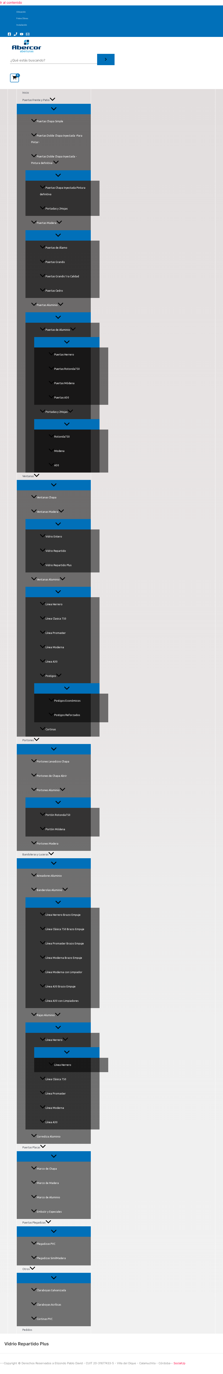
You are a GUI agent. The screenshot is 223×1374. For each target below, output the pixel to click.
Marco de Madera (48, 1183)
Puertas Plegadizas (34, 1222)
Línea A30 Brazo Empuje (61, 986)
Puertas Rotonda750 (67, 368)
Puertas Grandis (55, 262)
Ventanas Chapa (46, 497)
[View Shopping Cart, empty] (14, 78)
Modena (59, 451)
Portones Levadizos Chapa (53, 761)
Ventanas (28, 476)
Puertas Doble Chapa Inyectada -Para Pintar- (56, 139)
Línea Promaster (56, 633)
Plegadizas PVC (46, 1243)
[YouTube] (21, 35)
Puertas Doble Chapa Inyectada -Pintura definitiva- (54, 159)
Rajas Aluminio (46, 1015)
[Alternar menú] (54, 109)
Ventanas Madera (47, 511)
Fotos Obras (22, 18)
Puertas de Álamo (56, 247)
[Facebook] (9, 35)
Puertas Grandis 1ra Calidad (62, 276)
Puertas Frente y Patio (36, 100)
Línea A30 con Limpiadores (62, 1000)
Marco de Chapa (47, 1168)
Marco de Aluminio (48, 1197)
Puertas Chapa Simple (50, 121)
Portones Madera (47, 843)
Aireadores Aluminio (49, 875)
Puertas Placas (31, 1147)
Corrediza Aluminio (49, 1136)
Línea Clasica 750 (56, 618)
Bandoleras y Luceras (35, 854)
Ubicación (21, 12)
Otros (26, 1269)
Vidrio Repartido (56, 550)
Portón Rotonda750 (58, 814)
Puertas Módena (64, 383)
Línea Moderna (55, 647)
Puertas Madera (46, 223)
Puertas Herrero (64, 354)
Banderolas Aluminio (49, 890)
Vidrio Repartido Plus (58, 565)
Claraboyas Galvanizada (51, 1290)
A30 (56, 465)
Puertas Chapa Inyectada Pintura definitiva (62, 191)
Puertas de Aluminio (58, 329)
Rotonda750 (62, 436)
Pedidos (27, 1329)
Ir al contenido (11, 2)
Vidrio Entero (54, 536)
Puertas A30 (61, 397)
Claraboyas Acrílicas (49, 1304)
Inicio (25, 92)
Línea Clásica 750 (56, 1079)
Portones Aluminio (48, 790)
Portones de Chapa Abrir (52, 775)
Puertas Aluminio (47, 305)
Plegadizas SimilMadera (51, 1258)
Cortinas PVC (44, 1319)
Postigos (51, 676)
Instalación (21, 25)
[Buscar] (106, 59)
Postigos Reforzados (67, 715)
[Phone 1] (15, 35)
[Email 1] (27, 35)
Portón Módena (55, 829)
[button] (52, 100)
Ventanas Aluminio (48, 579)
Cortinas (51, 729)
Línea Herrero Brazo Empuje (63, 914)
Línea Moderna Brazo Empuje (64, 957)
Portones (28, 740)
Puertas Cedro (54, 290)
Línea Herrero (54, 1039)
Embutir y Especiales (49, 1211)
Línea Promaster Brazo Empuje (65, 943)
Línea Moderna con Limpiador (64, 972)
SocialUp (179, 1363)
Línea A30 (51, 661)
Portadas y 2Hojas (57, 208)
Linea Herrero (54, 604)
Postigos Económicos (67, 700)
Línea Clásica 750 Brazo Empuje (65, 929)
